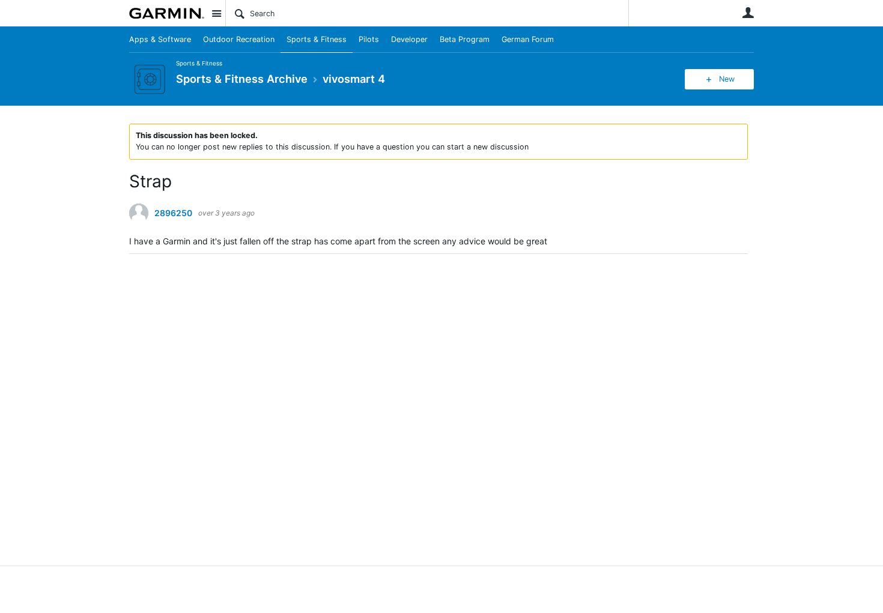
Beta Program (465, 39)
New (727, 78)
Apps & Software (160, 39)
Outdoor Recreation (239, 39)
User (748, 13)
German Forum (528, 39)
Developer (409, 39)
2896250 (173, 213)
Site (216, 13)
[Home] (166, 13)
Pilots (369, 39)
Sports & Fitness (317, 39)
